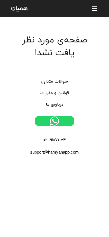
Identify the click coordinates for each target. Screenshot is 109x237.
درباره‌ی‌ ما (54, 105)
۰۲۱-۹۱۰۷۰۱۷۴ (54, 140)
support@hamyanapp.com (54, 153)
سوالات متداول (54, 82)
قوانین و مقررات (54, 93)
